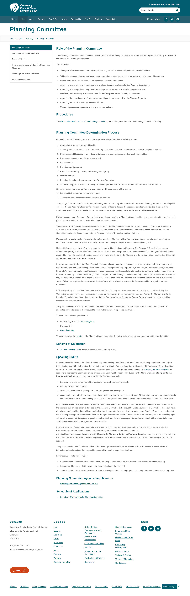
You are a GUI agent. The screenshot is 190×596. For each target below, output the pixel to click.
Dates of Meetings (20, 59)
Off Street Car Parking (94, 543)
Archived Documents (21, 79)
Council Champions (123, 527)
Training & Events (123, 555)
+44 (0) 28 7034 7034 (19, 545)
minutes (79, 336)
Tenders (57, 554)
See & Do (58, 535)
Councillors (89, 562)
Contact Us (58, 546)
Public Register (87, 321)
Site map (13, 587)
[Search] (177, 10)
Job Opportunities (101, 587)
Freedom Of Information (59, 587)
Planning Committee (46, 38)
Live (20, 38)
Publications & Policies (94, 558)
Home (12, 38)
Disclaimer (24, 587)
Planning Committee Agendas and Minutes (79, 484)
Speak (19, 570)
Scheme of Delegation (70, 349)
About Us (88, 547)
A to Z (56, 550)
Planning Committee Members (25, 53)
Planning (29, 38)
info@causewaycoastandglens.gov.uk (26, 549)
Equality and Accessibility (81, 587)
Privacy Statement (39, 587)
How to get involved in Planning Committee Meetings (31, 66)
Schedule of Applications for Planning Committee (81, 497)
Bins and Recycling (62, 562)
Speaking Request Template (156, 369)
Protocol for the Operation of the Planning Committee (83, 121)
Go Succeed (120, 563)
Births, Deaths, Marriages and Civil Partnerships (92, 530)
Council (57, 531)
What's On (58, 542)
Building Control (122, 551)
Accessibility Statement (152, 587)
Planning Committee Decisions (25, 74)
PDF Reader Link (132, 587)
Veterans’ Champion (124, 559)
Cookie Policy (117, 587)
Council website (67, 330)
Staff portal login (169, 587)
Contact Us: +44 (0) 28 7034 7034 (164, 4)
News (56, 539)
